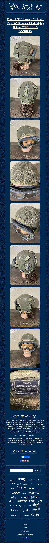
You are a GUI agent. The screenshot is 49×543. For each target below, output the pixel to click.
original (33, 492)
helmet (39, 480)
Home (25, 524)
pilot (12, 483)
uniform (31, 480)
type (14, 510)
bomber (26, 515)
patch (19, 484)
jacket (35, 497)
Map (25, 527)
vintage (24, 497)
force (16, 492)
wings (14, 497)
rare (12, 489)
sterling (22, 500)
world (12, 480)
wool (40, 484)
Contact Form (25, 531)
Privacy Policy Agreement (25, 534)
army (21, 478)
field (38, 489)
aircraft (13, 505)
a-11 (40, 501)
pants (29, 506)
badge (25, 484)
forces (21, 487)
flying (21, 505)
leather (31, 488)
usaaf (32, 500)
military (12, 501)
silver (24, 493)
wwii (36, 509)
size (28, 510)
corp (13, 515)
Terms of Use (25, 538)
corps (35, 514)
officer (33, 484)
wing (22, 511)
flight (36, 505)
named (19, 515)
